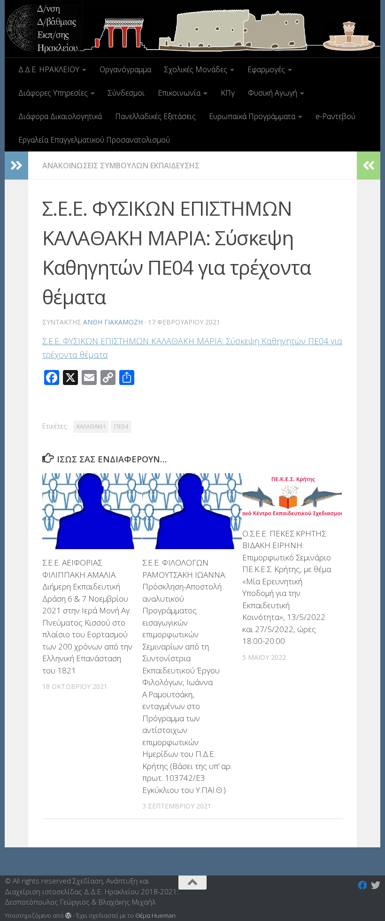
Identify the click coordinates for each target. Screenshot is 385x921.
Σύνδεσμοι (126, 93)
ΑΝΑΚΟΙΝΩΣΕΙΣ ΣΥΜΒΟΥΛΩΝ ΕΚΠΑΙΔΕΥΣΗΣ (121, 165)
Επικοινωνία (179, 93)
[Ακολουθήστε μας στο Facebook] (362, 885)
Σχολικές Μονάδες (195, 69)
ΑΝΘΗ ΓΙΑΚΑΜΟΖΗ (113, 321)
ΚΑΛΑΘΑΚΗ (91, 426)
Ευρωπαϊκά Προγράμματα (252, 116)
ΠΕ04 (121, 426)
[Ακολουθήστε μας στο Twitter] (375, 885)
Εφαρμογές (266, 69)
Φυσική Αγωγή (272, 93)
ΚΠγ (228, 93)
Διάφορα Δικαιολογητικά (60, 116)
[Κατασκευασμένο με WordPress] (68, 916)
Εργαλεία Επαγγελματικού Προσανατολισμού (94, 140)
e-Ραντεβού (335, 116)
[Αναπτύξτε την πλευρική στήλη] (16, 165)
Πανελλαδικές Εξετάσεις (155, 116)
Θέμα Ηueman (155, 915)
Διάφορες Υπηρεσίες (53, 93)
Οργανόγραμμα (125, 69)
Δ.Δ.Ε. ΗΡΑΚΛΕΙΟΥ (48, 69)
